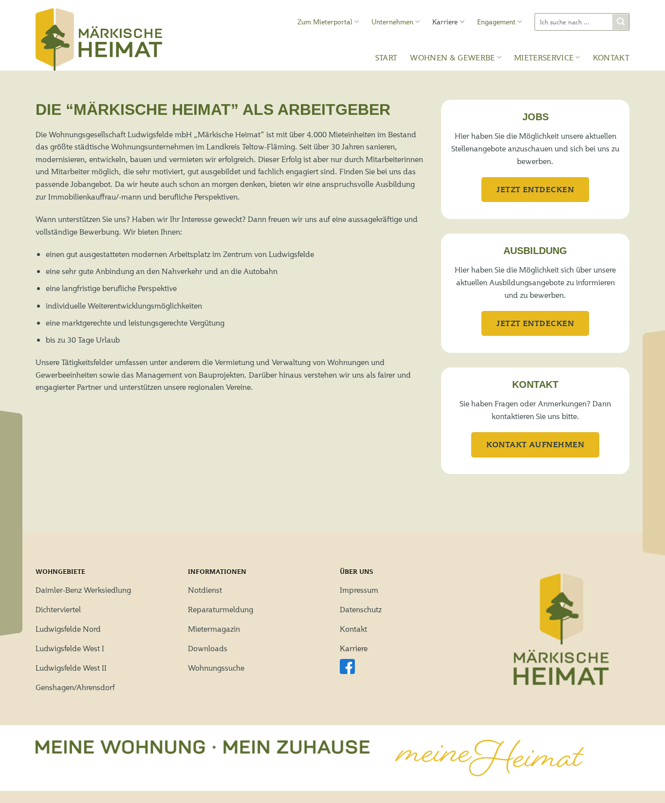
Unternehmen (392, 22)
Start (386, 57)
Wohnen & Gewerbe (452, 57)
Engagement (496, 22)
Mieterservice (543, 57)
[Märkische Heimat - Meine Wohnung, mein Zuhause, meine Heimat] (99, 39)
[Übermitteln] (620, 22)
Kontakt (611, 57)
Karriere (445, 22)
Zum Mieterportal (324, 22)
